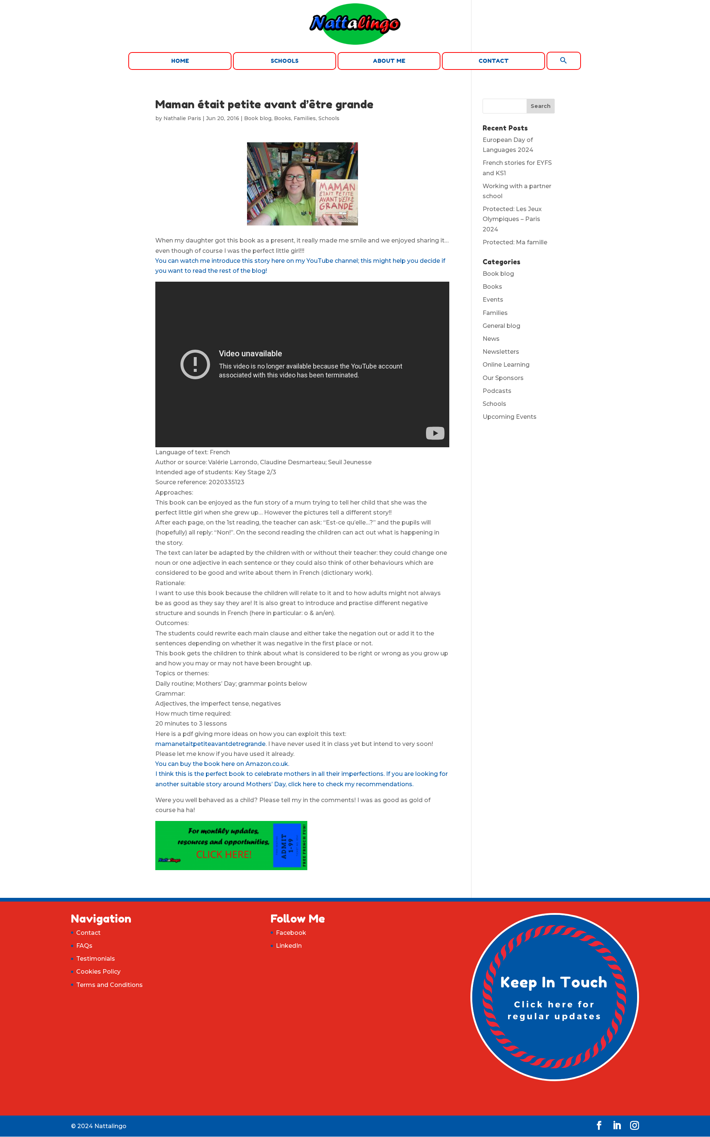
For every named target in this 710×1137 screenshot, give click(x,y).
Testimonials (95, 958)
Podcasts (497, 390)
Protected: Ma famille (515, 242)
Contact (494, 60)
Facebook (291, 932)
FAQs (84, 945)
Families (305, 118)
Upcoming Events (510, 416)
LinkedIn (289, 945)
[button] (564, 60)
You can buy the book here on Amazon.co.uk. (222, 763)
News (491, 338)
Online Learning (506, 364)
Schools (284, 60)
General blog (501, 325)
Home (180, 60)
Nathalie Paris (182, 118)
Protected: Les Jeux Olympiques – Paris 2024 (512, 219)
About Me (389, 60)
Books (282, 118)
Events (493, 299)
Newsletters (501, 351)
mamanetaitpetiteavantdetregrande (210, 743)
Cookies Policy (98, 971)
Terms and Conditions (109, 984)
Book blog (257, 118)
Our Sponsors (503, 377)
